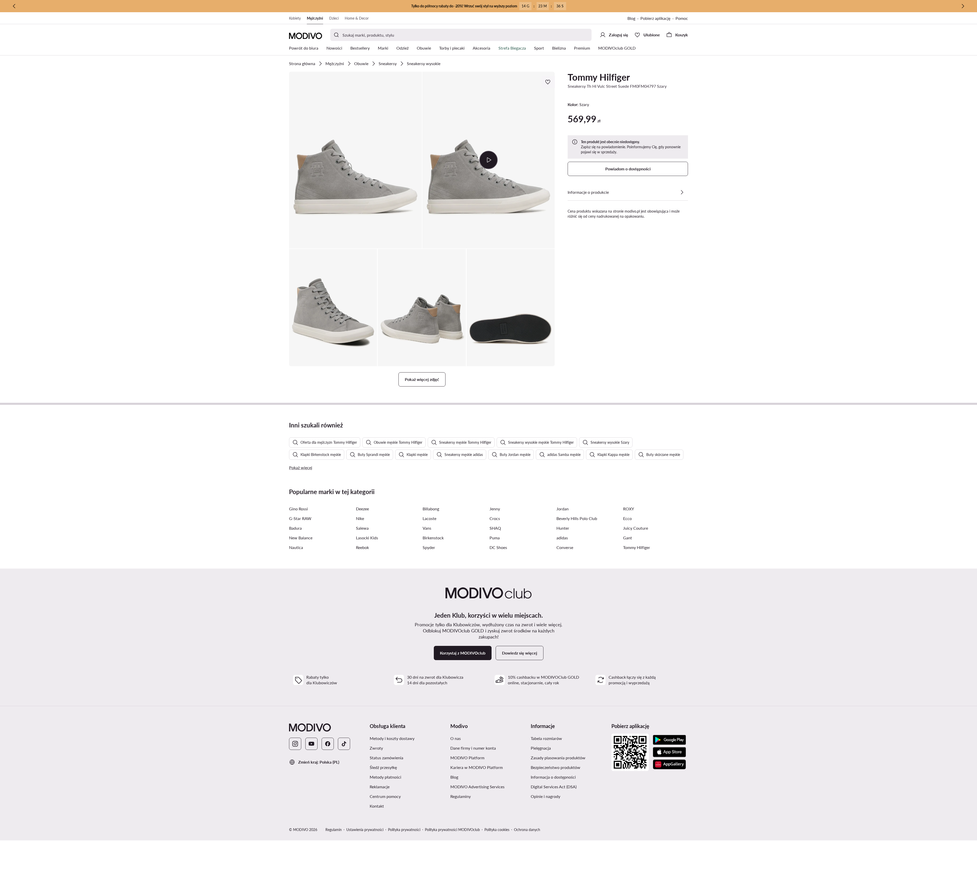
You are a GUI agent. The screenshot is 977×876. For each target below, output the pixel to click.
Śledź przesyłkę (383, 767)
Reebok (362, 547)
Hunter (562, 528)
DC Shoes (498, 547)
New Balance (300, 537)
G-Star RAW (300, 518)
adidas (562, 537)
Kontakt (377, 806)
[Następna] (963, 6)
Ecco (627, 518)
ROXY (628, 508)
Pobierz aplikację (655, 18)
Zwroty (376, 748)
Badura (295, 528)
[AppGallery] (669, 764)
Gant (627, 537)
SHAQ (495, 528)
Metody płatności (385, 777)
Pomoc (682, 18)
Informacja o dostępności (553, 777)
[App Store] (669, 752)
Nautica (296, 547)
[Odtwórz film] (488, 160)
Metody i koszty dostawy (392, 738)
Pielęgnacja (541, 748)
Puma (495, 537)
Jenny (495, 508)
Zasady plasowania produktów (558, 757)
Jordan (562, 508)
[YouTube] (311, 744)
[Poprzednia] (14, 6)
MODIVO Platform (467, 757)
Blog (631, 18)
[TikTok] (344, 744)
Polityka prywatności (404, 829)
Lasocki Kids (367, 537)
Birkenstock (433, 537)
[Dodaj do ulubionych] (548, 82)
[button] (355, 160)
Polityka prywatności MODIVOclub (452, 829)
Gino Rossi (298, 508)
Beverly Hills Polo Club (576, 518)
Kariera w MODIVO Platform (476, 767)
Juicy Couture (635, 528)
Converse (564, 547)
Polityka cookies (496, 829)
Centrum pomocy (385, 796)
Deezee (362, 508)
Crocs (495, 518)
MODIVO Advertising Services (477, 786)
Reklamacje (380, 786)
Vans (427, 528)
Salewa (362, 528)
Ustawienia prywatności (364, 829)
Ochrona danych (527, 829)
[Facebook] (328, 744)
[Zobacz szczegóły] (682, 192)
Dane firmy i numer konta (473, 748)
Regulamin (333, 829)
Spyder (429, 547)
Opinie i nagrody (545, 796)
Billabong (431, 508)
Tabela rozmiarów (546, 738)
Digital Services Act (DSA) (554, 786)
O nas (455, 738)
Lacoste (429, 518)
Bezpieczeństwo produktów (555, 767)
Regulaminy (460, 796)
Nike (360, 518)
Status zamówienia (386, 757)
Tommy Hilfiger (599, 77)
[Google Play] (669, 740)
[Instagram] (295, 744)
